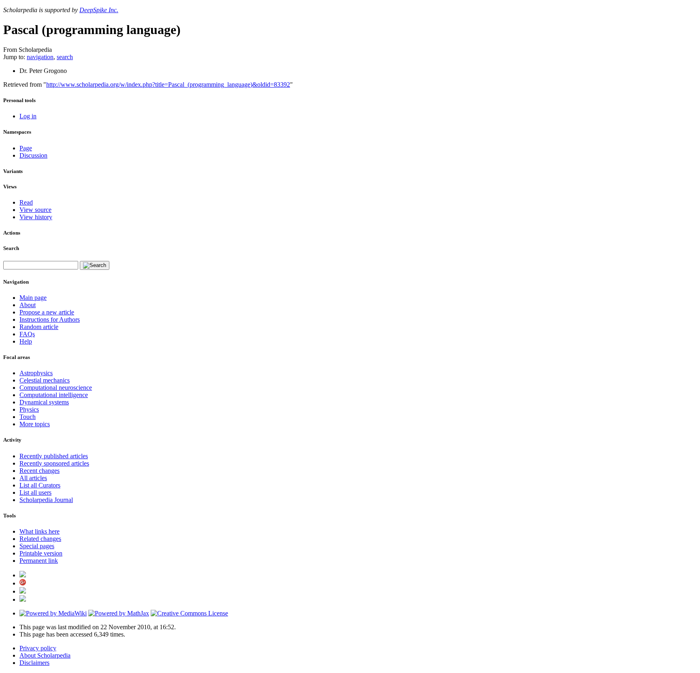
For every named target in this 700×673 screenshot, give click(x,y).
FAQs (27, 334)
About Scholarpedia (44, 655)
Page (25, 148)
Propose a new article (46, 312)
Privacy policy (37, 648)
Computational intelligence (53, 394)
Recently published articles (53, 456)
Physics (29, 409)
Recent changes (39, 470)
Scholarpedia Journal (46, 499)
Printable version (40, 553)
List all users (35, 492)
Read (26, 202)
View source (35, 209)
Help (25, 341)
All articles (33, 477)
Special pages (36, 546)
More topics (34, 424)
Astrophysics (36, 373)
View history (35, 217)
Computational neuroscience (55, 387)
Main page (33, 297)
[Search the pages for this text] (94, 265)
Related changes (40, 538)
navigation (40, 56)
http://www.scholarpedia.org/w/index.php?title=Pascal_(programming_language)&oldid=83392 (168, 84)
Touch (27, 416)
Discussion (33, 155)
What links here (39, 531)
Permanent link (38, 560)
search (65, 56)
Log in (27, 116)
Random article (38, 326)
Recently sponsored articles (54, 463)
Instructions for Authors (49, 319)
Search (11, 248)
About (27, 304)
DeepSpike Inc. (98, 9)
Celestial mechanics (44, 380)
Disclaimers (34, 662)
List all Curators (39, 485)
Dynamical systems (44, 402)
